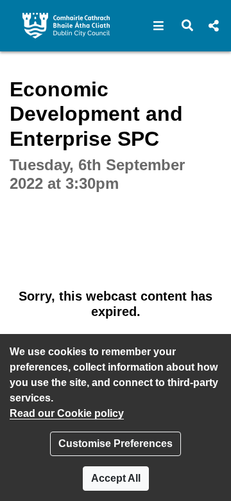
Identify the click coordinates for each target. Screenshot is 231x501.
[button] (159, 25)
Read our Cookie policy (67, 413)
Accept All (116, 478)
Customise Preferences (115, 443)
